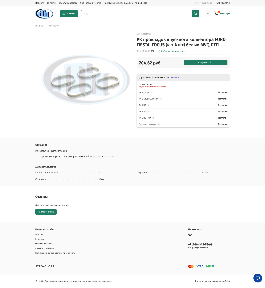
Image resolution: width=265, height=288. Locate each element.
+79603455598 (223, 3)
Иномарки (54, 25)
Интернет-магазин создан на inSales (212, 281)
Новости (39, 3)
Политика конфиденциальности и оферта (125, 3)
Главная (39, 25)
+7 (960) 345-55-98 (200, 244)
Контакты (51, 3)
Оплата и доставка (68, 3)
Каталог (71, 13)
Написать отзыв (46, 211)
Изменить (174, 77)
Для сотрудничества (90, 3)
